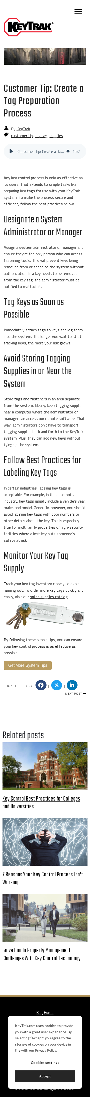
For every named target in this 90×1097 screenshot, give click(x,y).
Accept (45, 1076)
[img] (68, 151)
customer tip (22, 136)
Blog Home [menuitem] (45, 1012)
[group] (45, 151)
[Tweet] (56, 685)
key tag (41, 136)
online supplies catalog (49, 597)
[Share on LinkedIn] (72, 685)
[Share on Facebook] (41, 685)
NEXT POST (74, 693)
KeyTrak (23, 129)
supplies (56, 136)
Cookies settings (45, 1062)
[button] (11, 151)
